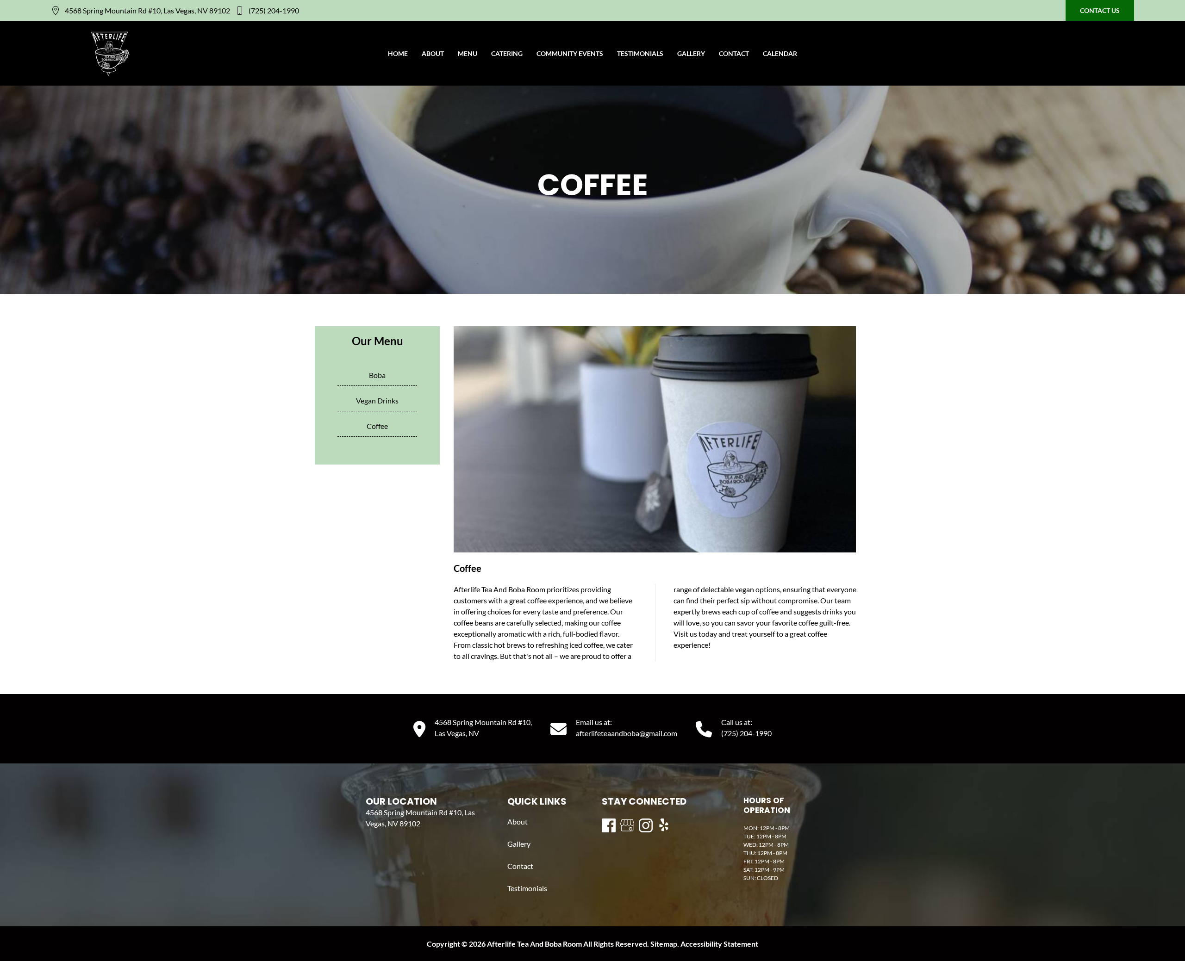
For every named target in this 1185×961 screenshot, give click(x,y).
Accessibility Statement (719, 943)
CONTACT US (1100, 10)
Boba (377, 375)
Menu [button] (467, 53)
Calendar (780, 53)
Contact (734, 53)
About (433, 53)
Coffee (377, 426)
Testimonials (640, 53)
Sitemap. (664, 943)
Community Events (569, 53)
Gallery (691, 53)
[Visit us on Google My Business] (627, 825)
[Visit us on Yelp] (664, 825)
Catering (507, 53)
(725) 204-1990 (274, 10)
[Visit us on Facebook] (609, 825)
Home (398, 53)
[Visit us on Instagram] (646, 825)
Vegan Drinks (377, 400)
